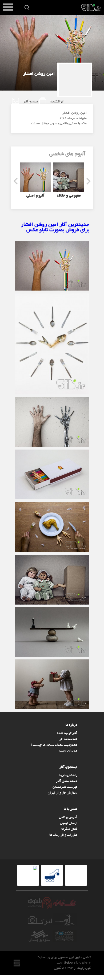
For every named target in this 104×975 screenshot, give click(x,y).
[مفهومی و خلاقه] (68, 177)
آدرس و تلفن (68, 817)
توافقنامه (56, 101)
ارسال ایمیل (68, 823)
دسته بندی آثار (66, 781)
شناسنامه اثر (68, 739)
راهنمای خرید (68, 775)
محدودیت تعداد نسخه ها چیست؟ (54, 745)
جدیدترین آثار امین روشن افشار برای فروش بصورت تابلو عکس (55, 227)
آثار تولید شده (67, 733)
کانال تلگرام (69, 829)
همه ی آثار (29, 101)
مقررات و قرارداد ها (63, 835)
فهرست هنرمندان (65, 787)
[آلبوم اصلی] (35, 177)
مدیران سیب (68, 751)
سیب (91, 7)
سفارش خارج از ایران (62, 793)
